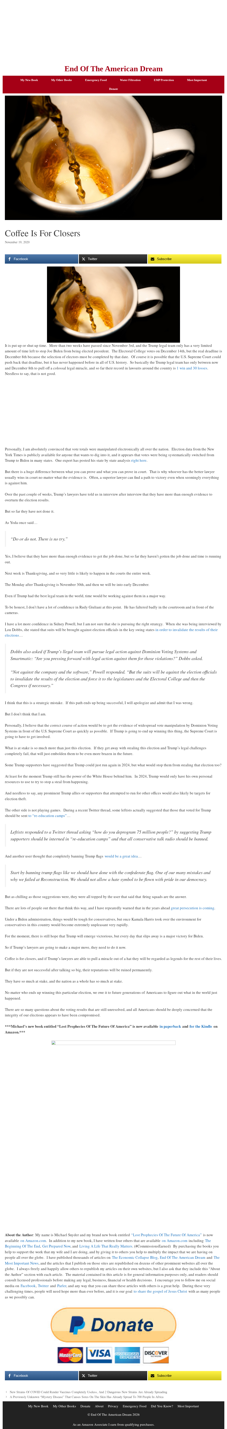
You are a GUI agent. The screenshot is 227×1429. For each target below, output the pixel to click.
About (99, 1406)
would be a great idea (121, 856)
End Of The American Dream (114, 68)
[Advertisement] (113, 31)
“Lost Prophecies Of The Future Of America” (166, 1234)
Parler (61, 1285)
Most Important (197, 80)
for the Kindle (201, 1026)
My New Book (29, 80)
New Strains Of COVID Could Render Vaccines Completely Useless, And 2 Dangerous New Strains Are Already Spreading (88, 1392)
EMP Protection (164, 80)
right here (139, 460)
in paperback (170, 1026)
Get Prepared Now (56, 1246)
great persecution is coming (192, 907)
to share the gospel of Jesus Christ (160, 1291)
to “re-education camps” (47, 815)
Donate (113, 89)
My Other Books (61, 80)
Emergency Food (96, 80)
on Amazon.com (33, 1240)
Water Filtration (130, 80)
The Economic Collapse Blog (135, 1257)
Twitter (43, 1285)
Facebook (28, 1285)
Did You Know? (162, 1406)
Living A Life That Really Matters (105, 1246)
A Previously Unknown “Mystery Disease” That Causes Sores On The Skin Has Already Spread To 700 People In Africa (86, 1397)
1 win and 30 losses (192, 368)
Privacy (113, 1406)
